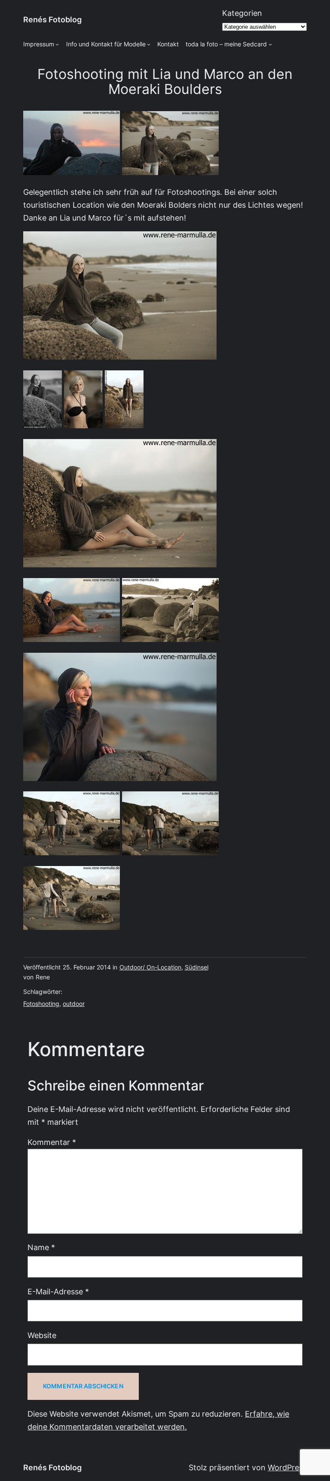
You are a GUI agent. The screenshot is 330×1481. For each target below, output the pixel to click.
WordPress (287, 1467)
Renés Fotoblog (52, 19)
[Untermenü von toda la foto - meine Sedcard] (270, 44)
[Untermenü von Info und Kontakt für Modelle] (148, 44)
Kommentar (52, 1142)
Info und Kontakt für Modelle (106, 44)
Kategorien (242, 13)
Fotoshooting (41, 1003)
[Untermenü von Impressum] (57, 44)
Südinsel (196, 967)
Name (41, 1247)
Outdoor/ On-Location (150, 967)
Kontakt (168, 44)
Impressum (38, 44)
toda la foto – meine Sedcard (226, 44)
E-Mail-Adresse (58, 1291)
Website (42, 1335)
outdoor (74, 1003)
